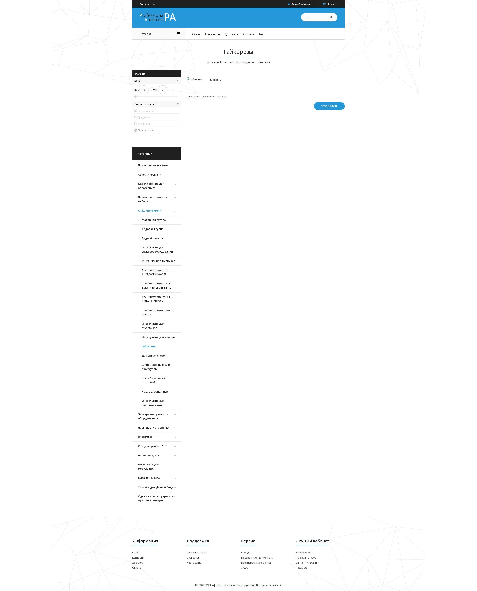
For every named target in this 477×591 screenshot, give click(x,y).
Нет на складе (146, 111)
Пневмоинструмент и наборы (152, 199)
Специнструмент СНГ (152, 446)
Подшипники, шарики (153, 165)
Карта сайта (194, 562)
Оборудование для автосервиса (151, 186)
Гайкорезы (149, 346)
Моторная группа (154, 220)
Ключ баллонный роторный (153, 380)
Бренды (246, 552)
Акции (245, 567)
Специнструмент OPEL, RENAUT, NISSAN (157, 299)
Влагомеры (145, 436)
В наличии (144, 123)
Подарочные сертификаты (257, 557)
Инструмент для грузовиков (153, 325)
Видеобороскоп (152, 238)
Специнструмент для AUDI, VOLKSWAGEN (156, 272)
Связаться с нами (197, 552)
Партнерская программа (256, 562)
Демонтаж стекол (154, 355)
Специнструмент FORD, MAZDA (157, 312)
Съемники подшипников (158, 261)
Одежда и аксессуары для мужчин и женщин (156, 498)
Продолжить (329, 106)
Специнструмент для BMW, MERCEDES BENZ (156, 285)
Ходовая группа (153, 229)
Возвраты (193, 557)
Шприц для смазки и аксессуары (156, 367)
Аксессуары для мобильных (148, 466)
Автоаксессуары (149, 455)
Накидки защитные (155, 391)
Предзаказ (144, 117)
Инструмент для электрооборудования (157, 249)
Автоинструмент (149, 174)
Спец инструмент (150, 210)
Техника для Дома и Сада (155, 487)
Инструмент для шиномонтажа (153, 403)
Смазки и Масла (149, 478)
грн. (154, 4)
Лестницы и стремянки (153, 427)
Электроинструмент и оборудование (153, 416)
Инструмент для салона (158, 337)
